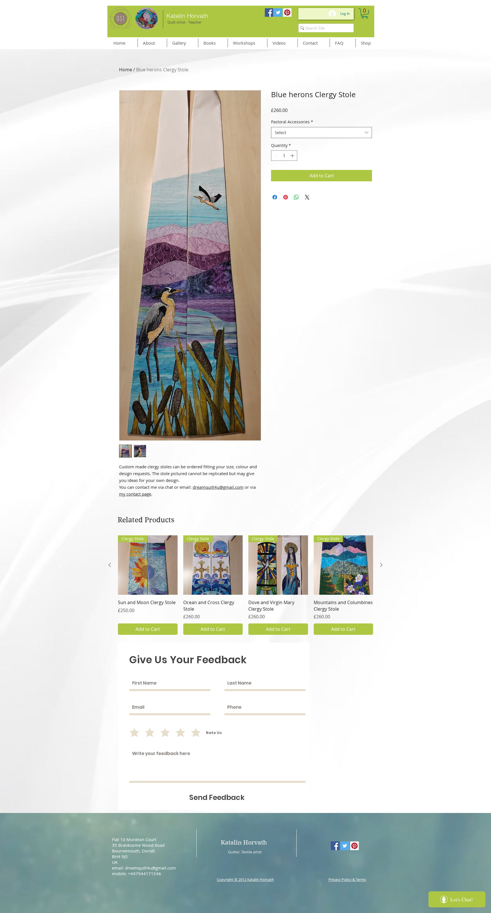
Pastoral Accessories (292, 121)
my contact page (135, 494)
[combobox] (321, 132)
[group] (245, 585)
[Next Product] (381, 564)
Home (125, 69)
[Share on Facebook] (274, 197)
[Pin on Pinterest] (285, 197)
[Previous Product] (109, 564)
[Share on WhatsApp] (296, 197)
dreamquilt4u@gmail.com (218, 487)
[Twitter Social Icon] (278, 12)
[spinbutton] (284, 156)
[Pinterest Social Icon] (287, 12)
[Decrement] (275, 156)
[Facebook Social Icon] (269, 12)
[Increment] (292, 156)
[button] (365, 13)
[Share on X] (307, 197)
